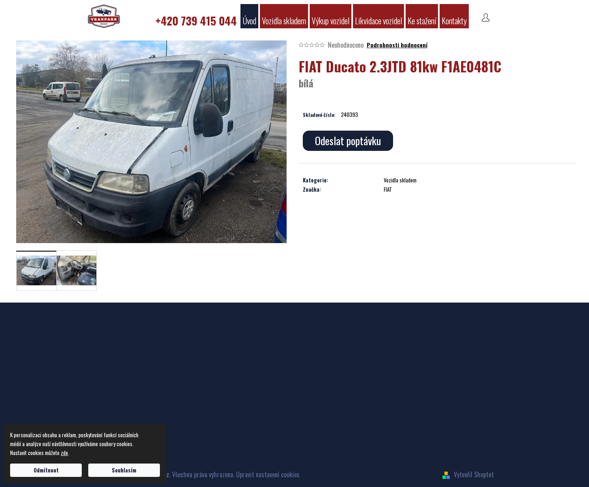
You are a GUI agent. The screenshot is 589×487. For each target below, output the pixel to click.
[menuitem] (196, 16)
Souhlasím (124, 470)
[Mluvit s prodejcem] (348, 141)
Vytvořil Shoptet (474, 474)
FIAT (388, 189)
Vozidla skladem (400, 180)
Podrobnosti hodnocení (397, 45)
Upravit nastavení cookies (268, 474)
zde (64, 453)
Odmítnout (46, 470)
